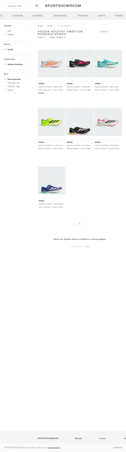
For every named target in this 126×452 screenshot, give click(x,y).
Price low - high (14, 86)
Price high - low (14, 83)
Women (11, 34)
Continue (117, 447)
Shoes (40, 26)
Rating (10, 90)
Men (9, 31)
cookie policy (54, 447)
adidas (10, 49)
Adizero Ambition (15, 64)
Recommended (14, 79)
